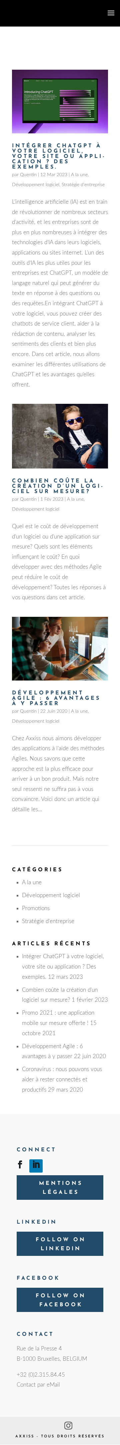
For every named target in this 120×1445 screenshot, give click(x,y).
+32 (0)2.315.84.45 (41, 1375)
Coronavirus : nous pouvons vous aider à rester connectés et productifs (62, 1079)
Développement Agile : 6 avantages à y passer (56, 698)
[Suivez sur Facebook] (20, 1166)
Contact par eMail (38, 1385)
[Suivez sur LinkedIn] (36, 1166)
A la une (79, 175)
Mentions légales (61, 1188)
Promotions (36, 908)
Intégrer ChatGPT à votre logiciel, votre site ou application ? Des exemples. (58, 156)
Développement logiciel (35, 184)
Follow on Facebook (61, 1300)
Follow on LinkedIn (61, 1244)
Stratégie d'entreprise (83, 184)
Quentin (28, 175)
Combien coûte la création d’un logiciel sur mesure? (57, 486)
